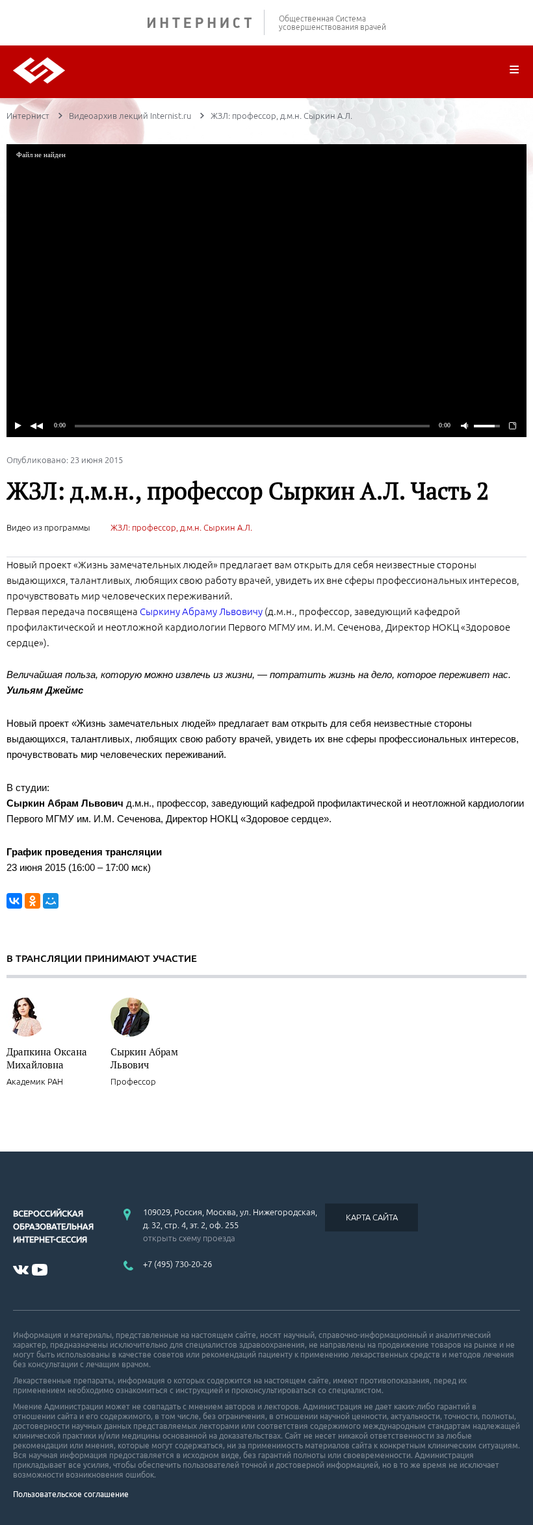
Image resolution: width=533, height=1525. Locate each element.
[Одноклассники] (32, 901)
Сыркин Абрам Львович (144, 1058)
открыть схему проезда (189, 1237)
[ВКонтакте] (14, 901)
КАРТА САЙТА (372, 1217)
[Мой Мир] (50, 901)
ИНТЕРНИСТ (206, 22)
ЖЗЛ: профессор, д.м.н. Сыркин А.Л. (181, 527)
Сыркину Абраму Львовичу (201, 611)
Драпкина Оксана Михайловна (46, 1058)
